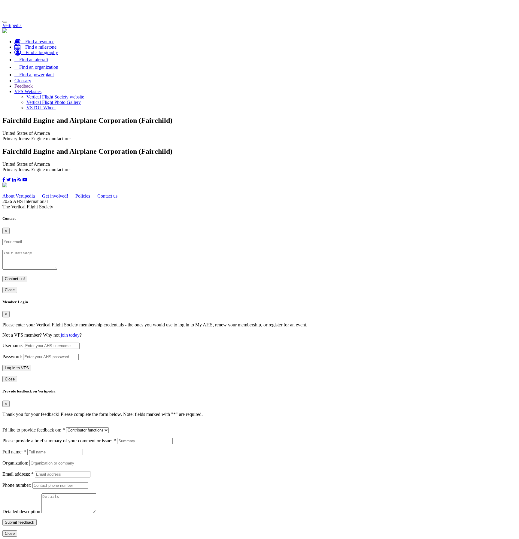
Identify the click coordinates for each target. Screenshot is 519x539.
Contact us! (15, 279)
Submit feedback (19, 522)
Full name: (14, 451)
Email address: (18, 474)
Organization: (15, 462)
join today (70, 335)
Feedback (23, 86)
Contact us (107, 195)
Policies (82, 195)
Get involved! (55, 195)
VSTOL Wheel (41, 107)
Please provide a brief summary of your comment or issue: (59, 440)
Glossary (22, 80)
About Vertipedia (18, 195)
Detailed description (21, 511)
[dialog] (259, 341)
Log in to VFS (17, 368)
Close (10, 290)
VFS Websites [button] (27, 91)
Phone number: (16, 485)
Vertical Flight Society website (55, 96)
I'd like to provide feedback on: (33, 429)
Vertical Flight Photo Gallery (53, 102)
